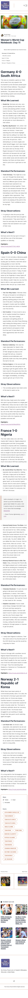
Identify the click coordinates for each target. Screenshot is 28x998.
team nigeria (8, 844)
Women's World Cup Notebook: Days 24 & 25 (21, 941)
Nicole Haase (7, 34)
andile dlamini (8, 826)
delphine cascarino (10, 852)
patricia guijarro (9, 837)
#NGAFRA (7, 511)
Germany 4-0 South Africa (8, 53)
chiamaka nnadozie (10, 848)
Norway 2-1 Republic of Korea (8, 63)
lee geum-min (8, 859)
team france (8, 841)
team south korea (9, 823)
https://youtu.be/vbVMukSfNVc (10, 424)
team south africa (10, 819)
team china (18, 830)
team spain (7, 830)
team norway (8, 855)
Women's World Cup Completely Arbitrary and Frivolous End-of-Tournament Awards (6, 944)
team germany (8, 816)
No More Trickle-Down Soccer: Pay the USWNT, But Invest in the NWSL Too (21, 920)
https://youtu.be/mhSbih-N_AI (17, 673)
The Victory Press (8, 986)
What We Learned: (6, 55)
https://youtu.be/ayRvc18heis (17, 789)
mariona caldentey (10, 834)
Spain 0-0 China (5, 58)
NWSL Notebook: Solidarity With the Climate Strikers (6, 919)
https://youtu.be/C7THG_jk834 (10, 246)
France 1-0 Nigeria (6, 60)
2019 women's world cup (11, 812)
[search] (24, 5)
